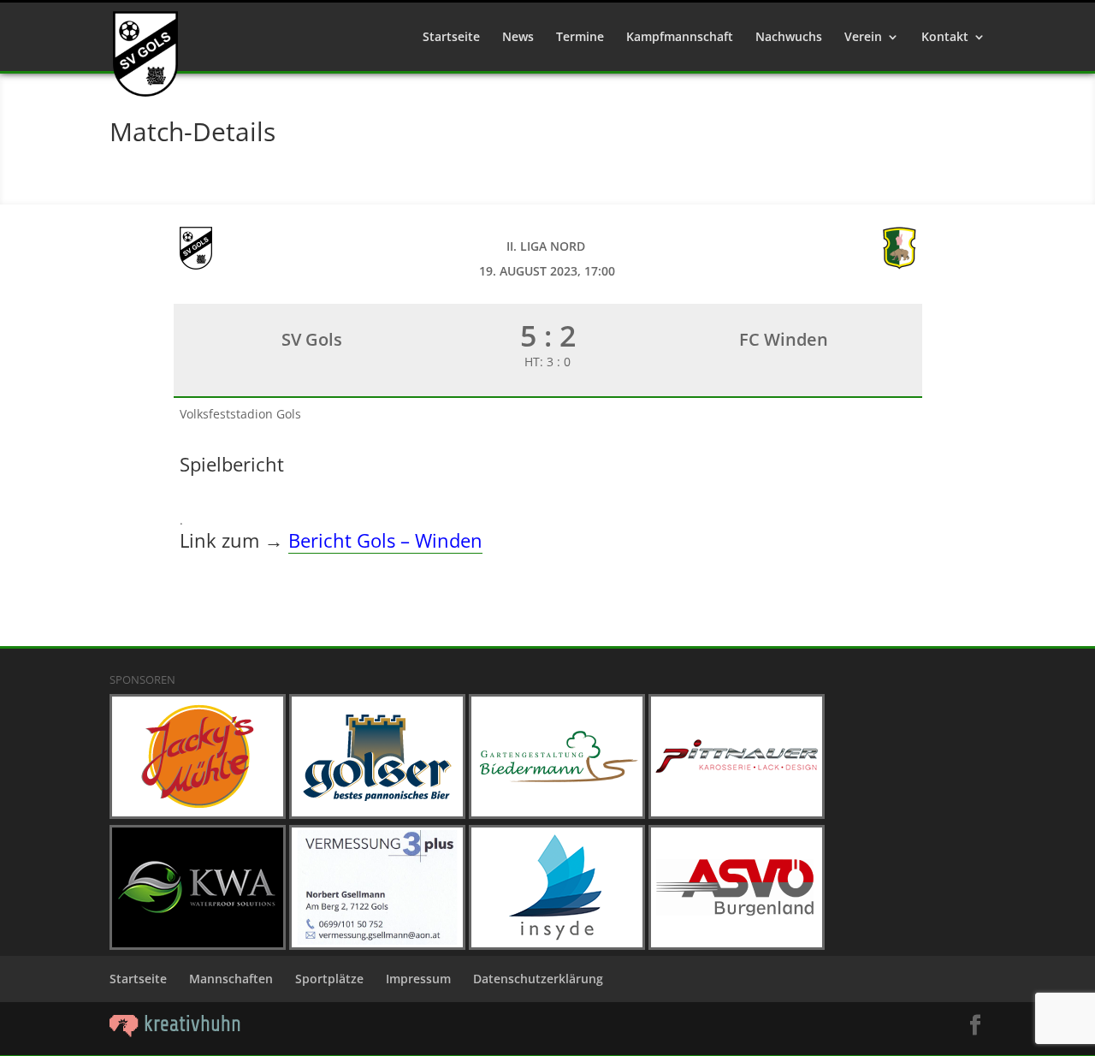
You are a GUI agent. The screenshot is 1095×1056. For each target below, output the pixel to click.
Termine (580, 37)
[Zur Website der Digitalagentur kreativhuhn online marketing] (175, 1032)
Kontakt (944, 37)
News (518, 37)
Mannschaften (231, 978)
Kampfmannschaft (679, 37)
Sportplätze (329, 978)
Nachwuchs (788, 37)
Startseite (451, 37)
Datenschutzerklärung (538, 978)
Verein (863, 37)
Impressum (418, 978)
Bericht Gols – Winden (385, 540)
